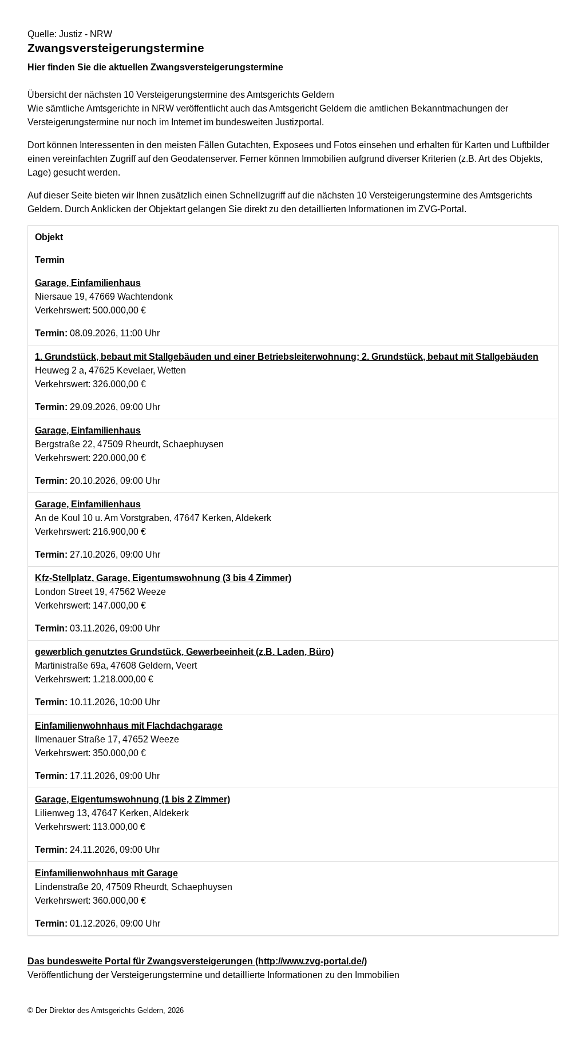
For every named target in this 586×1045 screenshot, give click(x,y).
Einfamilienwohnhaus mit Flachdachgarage (129, 725)
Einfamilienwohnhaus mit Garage (106, 873)
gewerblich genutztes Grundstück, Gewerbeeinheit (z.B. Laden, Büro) (184, 652)
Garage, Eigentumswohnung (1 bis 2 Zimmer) (132, 799)
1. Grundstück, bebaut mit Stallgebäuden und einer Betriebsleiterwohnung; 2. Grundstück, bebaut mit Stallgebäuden (287, 356)
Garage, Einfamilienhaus (88, 283)
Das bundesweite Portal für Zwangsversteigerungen (197, 961)
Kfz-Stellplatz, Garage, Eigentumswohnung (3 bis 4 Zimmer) (163, 578)
